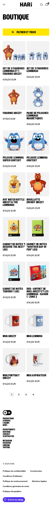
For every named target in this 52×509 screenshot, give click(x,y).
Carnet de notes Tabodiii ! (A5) (13, 289)
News (5, 423)
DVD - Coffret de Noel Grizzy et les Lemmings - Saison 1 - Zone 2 (35, 292)
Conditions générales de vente (16, 486)
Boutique (7, 429)
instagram (7, 440)
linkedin (6, 445)
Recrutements (8, 427)
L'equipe (6, 421)
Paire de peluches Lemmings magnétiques (34, 118)
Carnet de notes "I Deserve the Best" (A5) (13, 248)
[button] (4, 5)
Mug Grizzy (9, 334)
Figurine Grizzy (12, 114)
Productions (8, 416)
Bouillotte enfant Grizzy (34, 202)
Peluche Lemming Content (36, 161)
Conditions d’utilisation (12, 476)
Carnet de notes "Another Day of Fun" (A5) (36, 248)
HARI (12, 463)
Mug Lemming (33, 334)
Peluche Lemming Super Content (13, 161)
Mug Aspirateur (35, 373)
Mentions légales (39, 481)
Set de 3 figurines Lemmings (31, 71)
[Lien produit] (13, 63)
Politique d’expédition (12, 491)
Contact (6, 432)
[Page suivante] (39, 392)
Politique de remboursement (15, 481)
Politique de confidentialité (14, 471)
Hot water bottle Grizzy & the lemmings (12, 204)
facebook (7, 443)
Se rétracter (7, 435)
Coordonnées (36, 471)
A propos (6, 418)
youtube (6, 447)
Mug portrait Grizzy (11, 374)
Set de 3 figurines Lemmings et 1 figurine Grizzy (12, 72)
